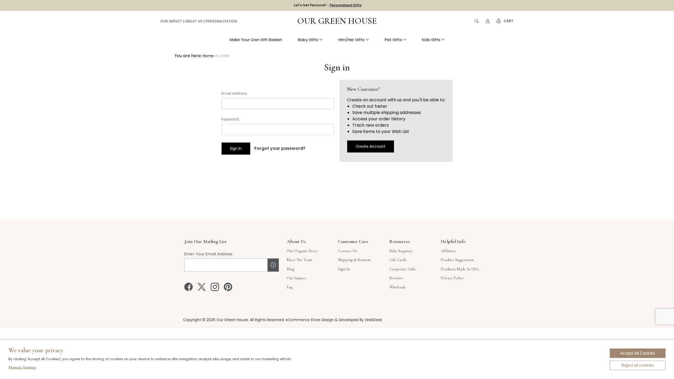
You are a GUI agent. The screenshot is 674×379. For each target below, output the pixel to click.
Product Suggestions (457, 259)
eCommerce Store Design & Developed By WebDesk (334, 319)
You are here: (188, 56)
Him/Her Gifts (351, 39)
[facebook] (188, 287)
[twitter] (201, 287)
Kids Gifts (431, 39)
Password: (230, 119)
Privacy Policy (452, 278)
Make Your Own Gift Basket (256, 39)
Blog (290, 269)
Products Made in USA (460, 269)
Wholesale (397, 287)
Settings (22, 368)
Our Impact (171, 21)
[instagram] (215, 287)
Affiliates (448, 250)
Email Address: (234, 93)
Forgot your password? (279, 148)
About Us (194, 21)
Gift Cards (397, 259)
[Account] (487, 21)
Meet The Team (299, 259)
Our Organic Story (302, 250)
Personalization (221, 21)
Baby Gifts (308, 39)
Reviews (396, 278)
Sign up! (273, 265)
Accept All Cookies (637, 353)
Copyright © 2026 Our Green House (215, 319)
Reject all (638, 365)
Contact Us (347, 250)
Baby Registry (400, 250)
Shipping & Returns (354, 259)
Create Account (370, 146)
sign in (344, 269)
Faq (290, 287)
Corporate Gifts (402, 269)
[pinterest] (228, 287)
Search (476, 21)
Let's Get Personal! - (327, 5)
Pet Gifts (393, 39)
